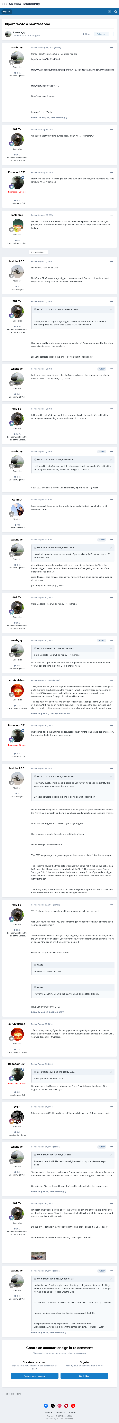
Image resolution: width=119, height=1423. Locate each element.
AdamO (17, 499)
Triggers (36, 35)
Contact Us (60, 1412)
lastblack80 (16, 261)
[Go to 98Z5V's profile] (17, 139)
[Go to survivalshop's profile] (17, 690)
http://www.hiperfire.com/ (43, 96)
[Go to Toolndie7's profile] (17, 225)
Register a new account (34, 1376)
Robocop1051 (16, 172)
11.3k (18, 705)
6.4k (18, 73)
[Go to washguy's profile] (8, 34)
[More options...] (112, 47)
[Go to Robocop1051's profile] (17, 182)
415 (18, 525)
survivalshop (16, 680)
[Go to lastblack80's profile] (17, 271)
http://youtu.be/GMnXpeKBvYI (45, 59)
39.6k (18, 155)
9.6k (18, 1132)
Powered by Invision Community (59, 1419)
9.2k (18, 200)
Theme (47, 1412)
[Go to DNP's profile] (17, 1117)
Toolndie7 (16, 215)
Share (87, 34)
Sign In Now (84, 1376)
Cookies (72, 1412)
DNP (16, 1106)
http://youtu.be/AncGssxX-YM (45, 85)
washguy (21, 32)
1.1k (18, 240)
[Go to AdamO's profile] (17, 509)
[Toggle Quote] (35, 309)
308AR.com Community (21, 4)
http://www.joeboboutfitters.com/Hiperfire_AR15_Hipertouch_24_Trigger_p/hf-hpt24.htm (72, 69)
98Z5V (16, 129)
